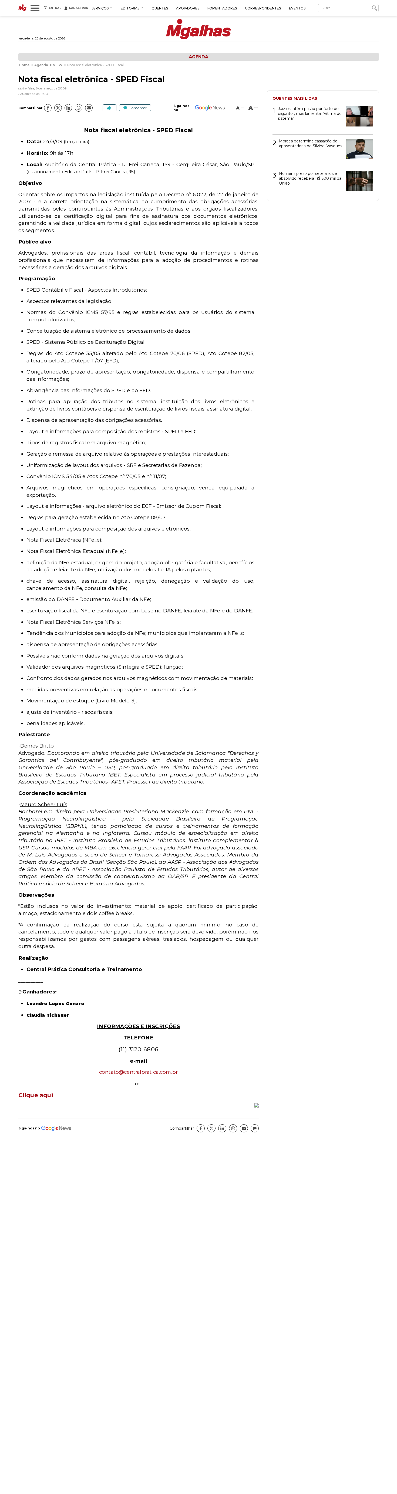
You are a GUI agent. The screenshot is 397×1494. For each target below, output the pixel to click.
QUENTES (160, 8)
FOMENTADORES (222, 8)
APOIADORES (187, 8)
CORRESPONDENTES (263, 8)
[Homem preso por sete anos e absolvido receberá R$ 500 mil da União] (357, 183)
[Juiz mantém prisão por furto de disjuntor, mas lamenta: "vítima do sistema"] (357, 118)
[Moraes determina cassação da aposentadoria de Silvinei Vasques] (357, 151)
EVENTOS (297, 8)
